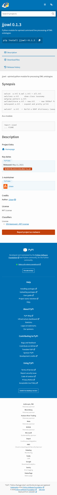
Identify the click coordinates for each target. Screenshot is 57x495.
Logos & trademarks (28, 326)
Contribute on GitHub (27, 346)
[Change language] (51, 4)
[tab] (28, 52)
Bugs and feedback (28, 342)
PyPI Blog (27, 315)
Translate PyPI (27, 349)
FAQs (28, 302)
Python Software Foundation (32, 487)
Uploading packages (27, 292)
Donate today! (28, 271)
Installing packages (27, 289)
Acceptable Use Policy (27, 383)
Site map (42, 490)
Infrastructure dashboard (27, 319)
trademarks (14, 487)
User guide (27, 295)
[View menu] (45, 4)
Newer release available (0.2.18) (18, 169)
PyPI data (7, 161)
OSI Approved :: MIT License (17, 224)
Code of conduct (27, 376)
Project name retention (27, 298)
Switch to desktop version (28, 391)
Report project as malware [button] (28, 232)
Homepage (10, 149)
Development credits (27, 356)
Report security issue (28, 373)
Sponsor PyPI (28, 353)
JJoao (11, 199)
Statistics (28, 322)
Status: (28, 264)
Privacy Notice (27, 379)
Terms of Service (27, 370)
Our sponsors (28, 329)
